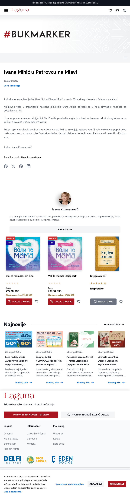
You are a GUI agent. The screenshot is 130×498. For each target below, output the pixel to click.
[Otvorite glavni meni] (6, 10)
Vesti (6, 85)
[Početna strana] (20, 10)
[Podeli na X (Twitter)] (13, 166)
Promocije (15, 85)
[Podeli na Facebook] (6, 166)
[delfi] (12, 460)
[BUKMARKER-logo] (37, 34)
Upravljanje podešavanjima (69, 484)
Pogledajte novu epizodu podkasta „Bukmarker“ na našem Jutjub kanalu (65, 2)
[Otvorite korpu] (117, 10)
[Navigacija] (65, 58)
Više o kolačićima (12, 491)
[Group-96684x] (62, 460)
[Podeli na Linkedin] (28, 166)
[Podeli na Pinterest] (21, 166)
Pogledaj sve (112, 324)
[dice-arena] (36, 460)
